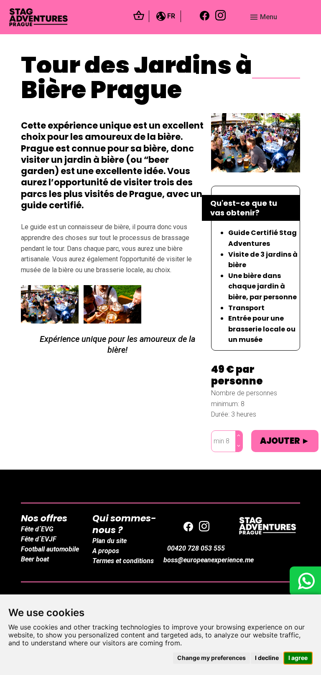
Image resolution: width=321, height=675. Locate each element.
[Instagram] (221, 17)
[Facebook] (205, 17)
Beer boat (35, 559)
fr (170, 16)
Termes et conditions (123, 561)
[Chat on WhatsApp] (305, 581)
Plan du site (109, 541)
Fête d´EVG (37, 529)
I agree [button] (298, 657)
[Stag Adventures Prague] (267, 526)
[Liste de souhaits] (138, 18)
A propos (105, 551)
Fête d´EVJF (38, 539)
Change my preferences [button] (211, 657)
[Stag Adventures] (67, 17)
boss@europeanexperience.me (208, 560)
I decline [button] (267, 657)
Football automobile (50, 549)
